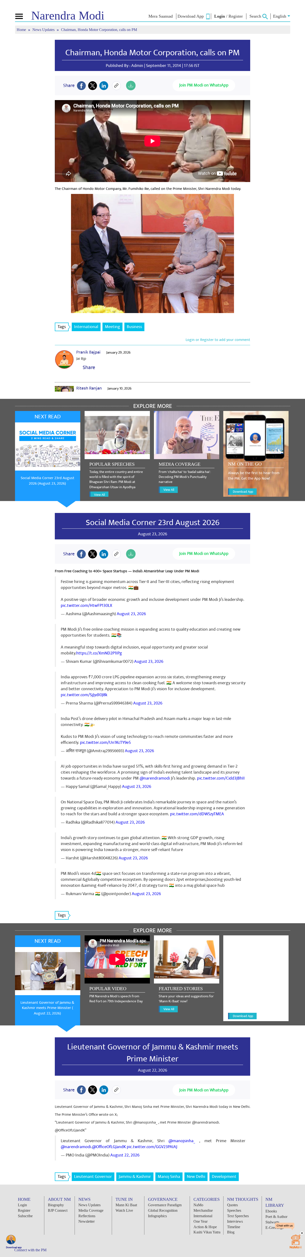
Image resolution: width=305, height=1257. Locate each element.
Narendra (67, 15)
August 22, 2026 (124, 1155)
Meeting (112, 326)
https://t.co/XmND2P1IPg (99, 653)
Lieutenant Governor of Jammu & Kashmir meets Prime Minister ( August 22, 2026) (47, 1008)
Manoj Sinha (169, 1176)
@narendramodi (155, 778)
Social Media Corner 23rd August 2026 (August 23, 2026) (47, 481)
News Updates (44, 30)
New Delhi (196, 1176)
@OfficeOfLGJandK (109, 1146)
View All (99, 494)
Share (87, 367)
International (86, 326)
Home (22, 30)
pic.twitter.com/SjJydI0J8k (84, 694)
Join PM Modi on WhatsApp (204, 85)
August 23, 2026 (131, 613)
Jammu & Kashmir (135, 1176)
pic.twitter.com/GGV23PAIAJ (152, 1146)
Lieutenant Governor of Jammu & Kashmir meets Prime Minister (152, 1053)
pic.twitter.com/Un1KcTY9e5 (105, 742)
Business (134, 326)
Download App (243, 491)
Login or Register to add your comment (218, 340)
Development (224, 1176)
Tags (62, 326)
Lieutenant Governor (93, 1176)
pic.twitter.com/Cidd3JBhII (221, 778)
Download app (14, 1247)
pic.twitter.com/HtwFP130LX (86, 605)
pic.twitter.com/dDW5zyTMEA (197, 814)
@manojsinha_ (181, 1140)
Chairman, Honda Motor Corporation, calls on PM (152, 53)
